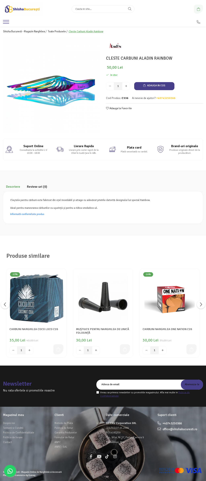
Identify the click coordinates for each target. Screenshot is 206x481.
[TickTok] (107, 456)
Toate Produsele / (58, 31)
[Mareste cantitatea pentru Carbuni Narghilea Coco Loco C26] (29, 350)
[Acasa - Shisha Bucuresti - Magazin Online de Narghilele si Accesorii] (28, 9)
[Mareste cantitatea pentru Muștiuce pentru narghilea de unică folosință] (96, 350)
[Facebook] (91, 456)
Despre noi (9, 423)
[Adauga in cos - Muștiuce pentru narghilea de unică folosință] (125, 349)
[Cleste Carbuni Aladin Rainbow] (51, 85)
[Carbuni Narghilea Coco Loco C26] (36, 298)
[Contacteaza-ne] (198, 22)
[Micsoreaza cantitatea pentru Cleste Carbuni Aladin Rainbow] (110, 86)
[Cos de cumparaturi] (198, 9)
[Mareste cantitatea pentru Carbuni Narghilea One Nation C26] (163, 350)
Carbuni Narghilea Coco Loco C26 (33, 329)
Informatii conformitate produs (27, 214)
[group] (51, 85)
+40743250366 (172, 423)
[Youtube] (99, 456)
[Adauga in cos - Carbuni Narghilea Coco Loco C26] (58, 349)
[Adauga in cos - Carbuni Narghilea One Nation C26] (191, 349)
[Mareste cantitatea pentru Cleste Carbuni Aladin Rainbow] (126, 86)
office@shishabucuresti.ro (179, 429)
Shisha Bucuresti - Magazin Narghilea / (25, 31)
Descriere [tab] (13, 187)
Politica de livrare (13, 437)
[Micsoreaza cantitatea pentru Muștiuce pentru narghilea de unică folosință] (80, 350)
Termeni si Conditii (13, 428)
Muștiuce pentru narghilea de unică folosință (102, 330)
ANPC (58, 442)
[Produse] (6, 23)
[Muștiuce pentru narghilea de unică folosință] (103, 298)
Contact (7, 442)
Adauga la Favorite (120, 108)
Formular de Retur (64, 437)
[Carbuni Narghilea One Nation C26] (170, 298)
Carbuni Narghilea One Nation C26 (167, 329)
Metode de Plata (64, 423)
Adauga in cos (155, 85)
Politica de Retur (64, 428)
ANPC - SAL (61, 446)
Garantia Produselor (66, 432)
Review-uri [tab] (37, 187)
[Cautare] (129, 9)
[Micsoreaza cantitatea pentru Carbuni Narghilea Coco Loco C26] (13, 350)
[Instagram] (115, 456)
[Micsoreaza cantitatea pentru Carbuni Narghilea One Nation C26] (147, 350)
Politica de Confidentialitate (18, 432)
